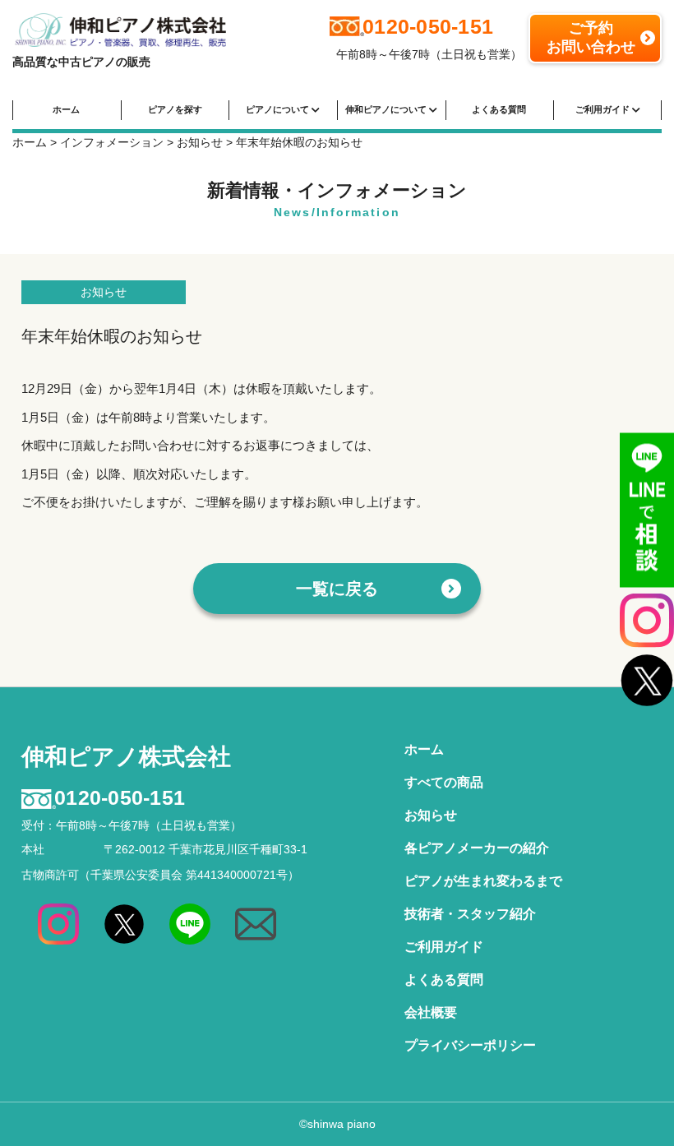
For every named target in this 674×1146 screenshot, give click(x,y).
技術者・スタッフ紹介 (470, 914)
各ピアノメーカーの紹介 (476, 848)
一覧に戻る (337, 589)
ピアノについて (279, 109)
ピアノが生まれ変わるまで (483, 881)
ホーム (66, 109)
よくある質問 (499, 109)
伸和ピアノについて (387, 109)
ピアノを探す (175, 109)
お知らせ (104, 291)
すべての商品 (443, 782)
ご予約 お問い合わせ (591, 37)
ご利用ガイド (603, 109)
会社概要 (430, 1012)
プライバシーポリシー (470, 1045)
